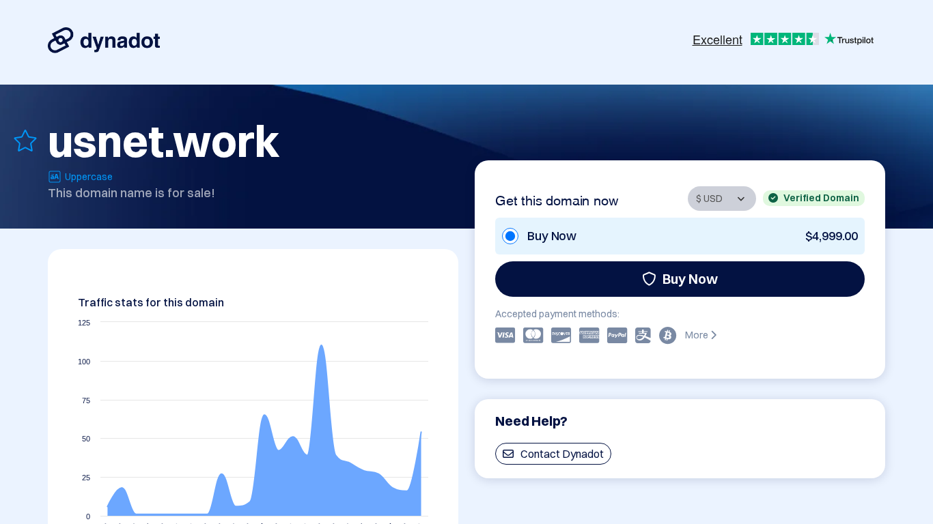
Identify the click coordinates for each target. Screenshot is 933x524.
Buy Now (690, 278)
